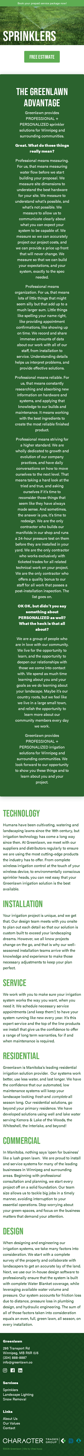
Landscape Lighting (18, 1394)
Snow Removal (14, 1399)
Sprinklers (10, 1389)
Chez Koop (36, 1448)
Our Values (11, 1423)
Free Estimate (42, 57)
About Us (10, 1418)
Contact (9, 1427)
